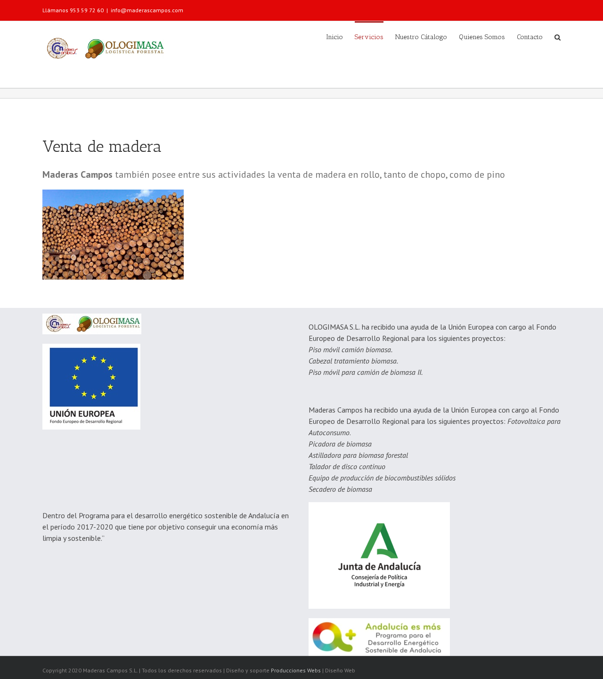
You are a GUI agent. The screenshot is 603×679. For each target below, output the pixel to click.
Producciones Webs (296, 670)
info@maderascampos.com (147, 10)
